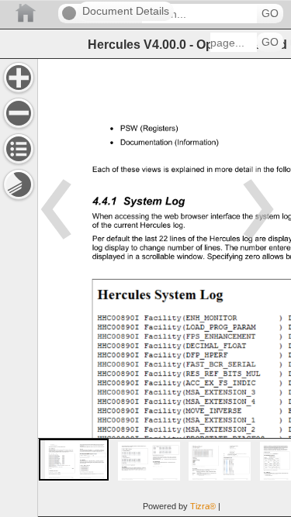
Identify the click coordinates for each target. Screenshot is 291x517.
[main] (164, 287)
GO (270, 13)
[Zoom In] (18, 77)
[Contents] (18, 148)
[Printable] (18, 184)
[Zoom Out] (18, 113)
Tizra (203, 506)
